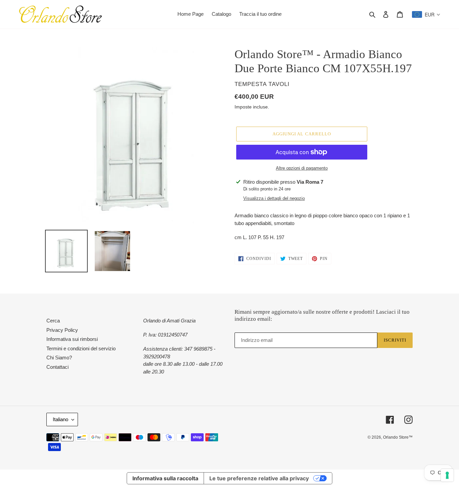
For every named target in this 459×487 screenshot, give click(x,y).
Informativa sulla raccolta (165, 478)
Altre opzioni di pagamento (302, 168)
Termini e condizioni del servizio (81, 348)
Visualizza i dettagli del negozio (274, 198)
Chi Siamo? (59, 357)
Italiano (60, 419)
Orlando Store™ (398, 437)
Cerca (53, 320)
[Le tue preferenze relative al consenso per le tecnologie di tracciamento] (447, 475)
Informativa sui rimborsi (72, 339)
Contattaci (57, 367)
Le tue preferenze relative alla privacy (259, 478)
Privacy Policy (62, 330)
